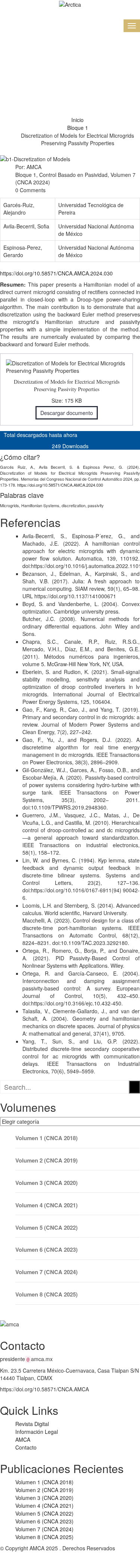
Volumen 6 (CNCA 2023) (46, 1250)
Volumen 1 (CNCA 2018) (46, 1138)
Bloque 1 (77, 127)
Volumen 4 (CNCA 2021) (46, 1205)
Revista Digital (32, 1424)
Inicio (77, 120)
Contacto (26, 1447)
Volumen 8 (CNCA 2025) (46, 1294)
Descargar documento (66, 412)
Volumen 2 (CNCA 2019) (46, 1160)
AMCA (22, 1439)
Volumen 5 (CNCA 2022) (46, 1228)
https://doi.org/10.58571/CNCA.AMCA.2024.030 (56, 273)
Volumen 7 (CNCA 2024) (46, 1272)
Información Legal (36, 1431)
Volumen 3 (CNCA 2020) (46, 1183)
